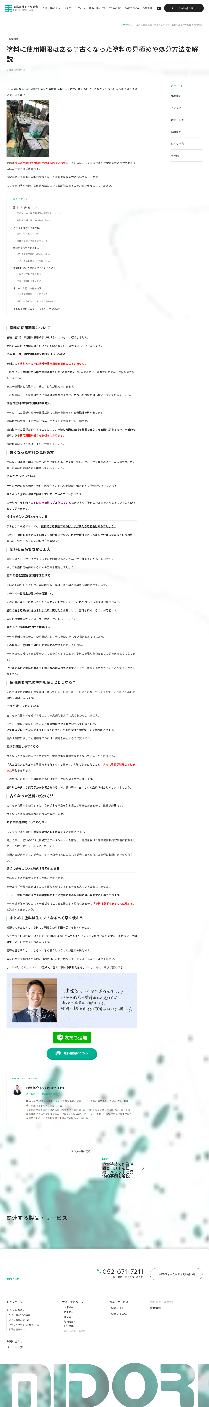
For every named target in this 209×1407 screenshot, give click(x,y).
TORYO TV (115, 8)
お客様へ (68, 1307)
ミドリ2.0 (89, 1114)
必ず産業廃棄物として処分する (32, 294)
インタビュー (179, 108)
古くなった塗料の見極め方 (27, 227)
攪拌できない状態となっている (32, 240)
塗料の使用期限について (26, 207)
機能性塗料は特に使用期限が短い (33, 220)
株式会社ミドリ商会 (36, 1094)
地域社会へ (70, 1321)
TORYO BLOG (131, 8)
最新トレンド (179, 120)
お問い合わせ (15, 1341)
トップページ (15, 1302)
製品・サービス (97, 8)
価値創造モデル (17, 1329)
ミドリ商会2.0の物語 (19, 1315)
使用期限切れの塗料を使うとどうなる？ (34, 268)
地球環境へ (70, 1326)
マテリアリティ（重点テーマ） (24, 1324)
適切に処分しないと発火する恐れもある (37, 301)
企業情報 (147, 8)
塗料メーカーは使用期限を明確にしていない (39, 213)
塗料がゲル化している (28, 233)
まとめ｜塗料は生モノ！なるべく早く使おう (37, 308)
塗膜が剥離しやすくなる (29, 281)
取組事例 (176, 132)
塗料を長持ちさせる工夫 (26, 247)
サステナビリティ (73, 8)
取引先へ (68, 1312)
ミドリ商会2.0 (50, 8)
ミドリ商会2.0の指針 (19, 1319)
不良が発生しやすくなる (29, 273)
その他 (175, 155)
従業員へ (68, 1316)
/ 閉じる (23, 199)
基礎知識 (176, 96)
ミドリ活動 (177, 144)
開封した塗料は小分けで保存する (33, 260)
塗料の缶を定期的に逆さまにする (33, 253)
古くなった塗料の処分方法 (27, 288)
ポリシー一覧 (15, 1347)
